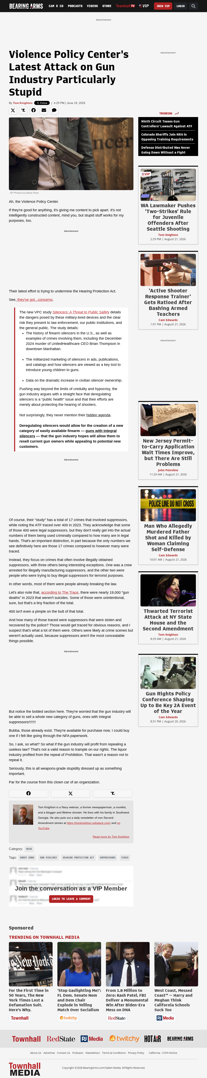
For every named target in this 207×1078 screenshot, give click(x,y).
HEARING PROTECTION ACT (78, 857)
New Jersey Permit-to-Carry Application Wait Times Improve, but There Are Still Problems (168, 452)
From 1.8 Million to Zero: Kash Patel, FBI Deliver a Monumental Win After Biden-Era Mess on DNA (127, 1000)
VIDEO (124, 857)
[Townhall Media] (24, 1069)
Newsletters (93, 1053)
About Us (35, 1053)
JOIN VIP (163, 6)
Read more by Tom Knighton (111, 836)
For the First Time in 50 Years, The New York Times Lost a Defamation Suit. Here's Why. (29, 1000)
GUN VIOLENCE (48, 857)
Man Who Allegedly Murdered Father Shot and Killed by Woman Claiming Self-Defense (168, 537)
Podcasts (75, 6)
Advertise (49, 1053)
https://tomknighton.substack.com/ (89, 823)
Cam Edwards (168, 320)
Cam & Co (56, 6)
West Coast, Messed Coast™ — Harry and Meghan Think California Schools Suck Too (173, 1000)
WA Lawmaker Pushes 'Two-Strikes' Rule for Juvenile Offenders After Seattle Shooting (168, 217)
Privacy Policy (136, 1053)
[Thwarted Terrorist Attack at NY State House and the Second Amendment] (168, 590)
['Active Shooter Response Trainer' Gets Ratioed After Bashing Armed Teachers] (168, 269)
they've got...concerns (34, 300)
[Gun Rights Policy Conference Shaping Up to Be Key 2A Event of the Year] (168, 672)
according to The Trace (59, 592)
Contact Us (63, 1053)
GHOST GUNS (27, 857)
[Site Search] (193, 6)
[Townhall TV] (125, 6)
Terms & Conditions (114, 1053)
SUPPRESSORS (107, 857)
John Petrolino (168, 470)
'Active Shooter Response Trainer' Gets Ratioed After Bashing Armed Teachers (168, 302)
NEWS (29, 849)
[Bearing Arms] (26, 6)
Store (106, 6)
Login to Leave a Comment (71, 899)
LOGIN (180, 6)
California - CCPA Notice (163, 1053)
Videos (92, 6)
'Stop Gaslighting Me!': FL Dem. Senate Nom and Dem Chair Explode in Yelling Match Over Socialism (79, 1000)
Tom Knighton (23, 103)
